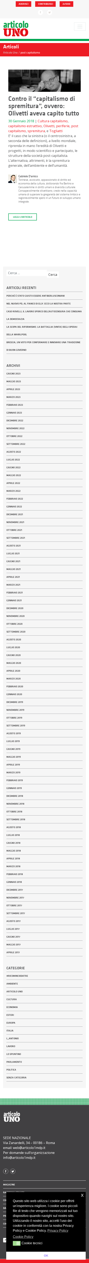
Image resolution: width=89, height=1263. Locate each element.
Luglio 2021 (13, 553)
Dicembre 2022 (14, 420)
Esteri (10, 1015)
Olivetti (48, 126)
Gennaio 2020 (14, 694)
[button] (16, 1243)
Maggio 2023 (13, 381)
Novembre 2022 (15, 428)
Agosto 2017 (13, 921)
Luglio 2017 (13, 929)
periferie (63, 126)
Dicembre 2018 (14, 796)
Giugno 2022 (13, 467)
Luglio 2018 (13, 835)
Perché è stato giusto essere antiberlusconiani (35, 295)
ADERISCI (23, 4)
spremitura (36, 131)
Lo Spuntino (13, 1054)
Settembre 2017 (15, 913)
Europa (10, 1022)
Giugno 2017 (13, 936)
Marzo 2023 (13, 397)
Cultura (43, 121)
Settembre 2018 (15, 819)
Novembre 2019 (15, 710)
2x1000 (66, 4)
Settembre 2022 (15, 444)
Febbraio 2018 (14, 874)
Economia (12, 1007)
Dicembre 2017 (14, 889)
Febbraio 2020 (14, 686)
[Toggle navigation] (80, 26)
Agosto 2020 (13, 639)
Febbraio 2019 (14, 780)
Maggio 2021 (13, 569)
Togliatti (56, 131)
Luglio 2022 (13, 459)
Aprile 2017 (13, 952)
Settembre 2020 (15, 631)
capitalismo (59, 121)
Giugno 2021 (13, 561)
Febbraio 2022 (14, 498)
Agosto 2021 (13, 545)
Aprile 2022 (13, 483)
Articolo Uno (14, 991)
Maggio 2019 (13, 756)
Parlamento (14, 1062)
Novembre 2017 (15, 897)
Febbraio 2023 (14, 405)
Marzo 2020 (13, 678)
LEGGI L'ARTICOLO (22, 217)
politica (11, 1069)
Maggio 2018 (13, 850)
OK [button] (46, 1255)
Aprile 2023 (13, 389)
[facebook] (40, 12)
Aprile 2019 (13, 764)
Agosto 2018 (13, 827)
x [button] (82, 1195)
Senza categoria (16, 1077)
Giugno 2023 (13, 373)
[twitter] (49, 12)
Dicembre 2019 (14, 702)
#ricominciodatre (17, 976)
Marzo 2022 (13, 491)
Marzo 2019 (13, 772)
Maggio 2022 (13, 475)
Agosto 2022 (13, 451)
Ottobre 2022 (14, 436)
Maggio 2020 (13, 663)
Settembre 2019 (15, 725)
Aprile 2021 (13, 577)
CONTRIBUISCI (45, 4)
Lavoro (10, 1046)
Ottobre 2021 (14, 530)
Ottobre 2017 (14, 905)
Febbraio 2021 (14, 592)
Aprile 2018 (13, 858)
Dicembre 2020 (14, 608)
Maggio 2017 (13, 944)
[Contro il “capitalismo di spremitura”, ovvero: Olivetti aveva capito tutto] (44, 82)
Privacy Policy (57, 1230)
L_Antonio (12, 1038)
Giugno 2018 (13, 843)
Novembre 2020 (15, 616)
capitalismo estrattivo (25, 126)
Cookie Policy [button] (23, 1237)
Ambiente (12, 983)
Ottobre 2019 (14, 717)
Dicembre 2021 (14, 514)
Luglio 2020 (13, 647)
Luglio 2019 (13, 741)
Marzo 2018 (13, 866)
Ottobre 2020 (14, 624)
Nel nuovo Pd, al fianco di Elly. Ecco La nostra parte (38, 303)
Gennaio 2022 (14, 506)
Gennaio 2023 (14, 412)
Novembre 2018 (15, 803)
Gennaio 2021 (14, 600)
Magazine (9, 1184)
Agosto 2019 (13, 733)
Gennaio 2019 (14, 788)
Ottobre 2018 (14, 811)
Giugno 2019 (13, 749)
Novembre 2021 (15, 522)
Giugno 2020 (13, 655)
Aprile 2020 (13, 670)
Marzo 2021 (13, 584)
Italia (9, 1030)
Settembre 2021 (15, 537)
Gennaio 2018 (14, 882)
